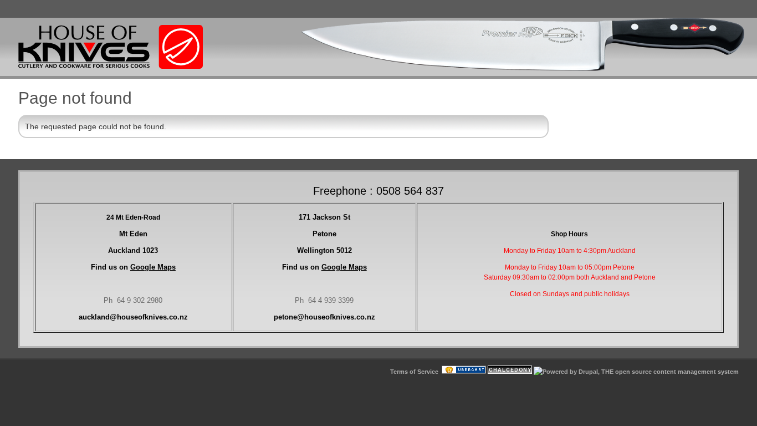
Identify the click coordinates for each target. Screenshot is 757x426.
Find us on (133, 267)
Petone (324, 234)
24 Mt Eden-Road (133, 217)
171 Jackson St (324, 217)
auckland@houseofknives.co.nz (133, 317)
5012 (324, 250)
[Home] (110, 66)
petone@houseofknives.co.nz (324, 317)
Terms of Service (414, 371)
